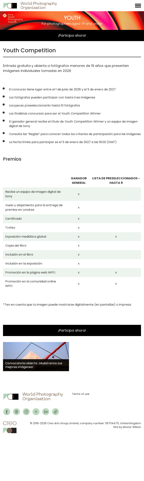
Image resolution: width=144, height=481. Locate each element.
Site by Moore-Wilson (127, 427)
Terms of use (80, 394)
